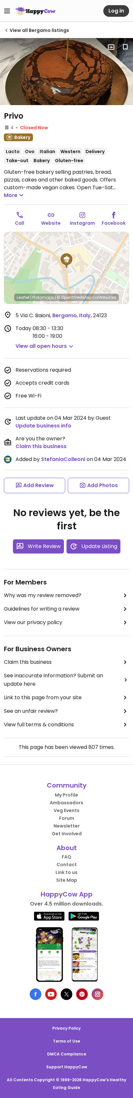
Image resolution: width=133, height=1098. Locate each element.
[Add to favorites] (125, 47)
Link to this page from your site (43, 697)
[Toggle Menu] (7, 11)
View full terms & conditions (39, 724)
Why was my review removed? (42, 595)
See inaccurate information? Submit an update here (53, 680)
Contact (66, 864)
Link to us (66, 872)
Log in (116, 11)
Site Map (66, 880)
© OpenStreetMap (74, 297)
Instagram (82, 223)
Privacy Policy (66, 1028)
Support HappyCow (66, 1067)
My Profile (66, 795)
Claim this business (40, 446)
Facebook (114, 223)
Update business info (43, 425)
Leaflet (23, 297)
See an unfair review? (31, 711)
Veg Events (66, 810)
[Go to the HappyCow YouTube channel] (51, 994)
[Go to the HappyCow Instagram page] (97, 994)
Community (67, 785)
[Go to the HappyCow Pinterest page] (82, 994)
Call (19, 223)
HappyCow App (67, 894)
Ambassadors (66, 802)
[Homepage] (35, 10)
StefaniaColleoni (63, 459)
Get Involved (67, 833)
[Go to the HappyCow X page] (66, 994)
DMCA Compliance (66, 1054)
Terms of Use (66, 1041)
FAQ (66, 857)
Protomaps (43, 297)
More (10, 195)
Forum (66, 818)
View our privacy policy (33, 622)
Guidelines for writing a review (41, 609)
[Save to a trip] (111, 47)
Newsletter (67, 826)
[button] (66, 260)
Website (51, 223)
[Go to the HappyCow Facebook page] (35, 994)
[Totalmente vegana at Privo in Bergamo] (66, 71)
